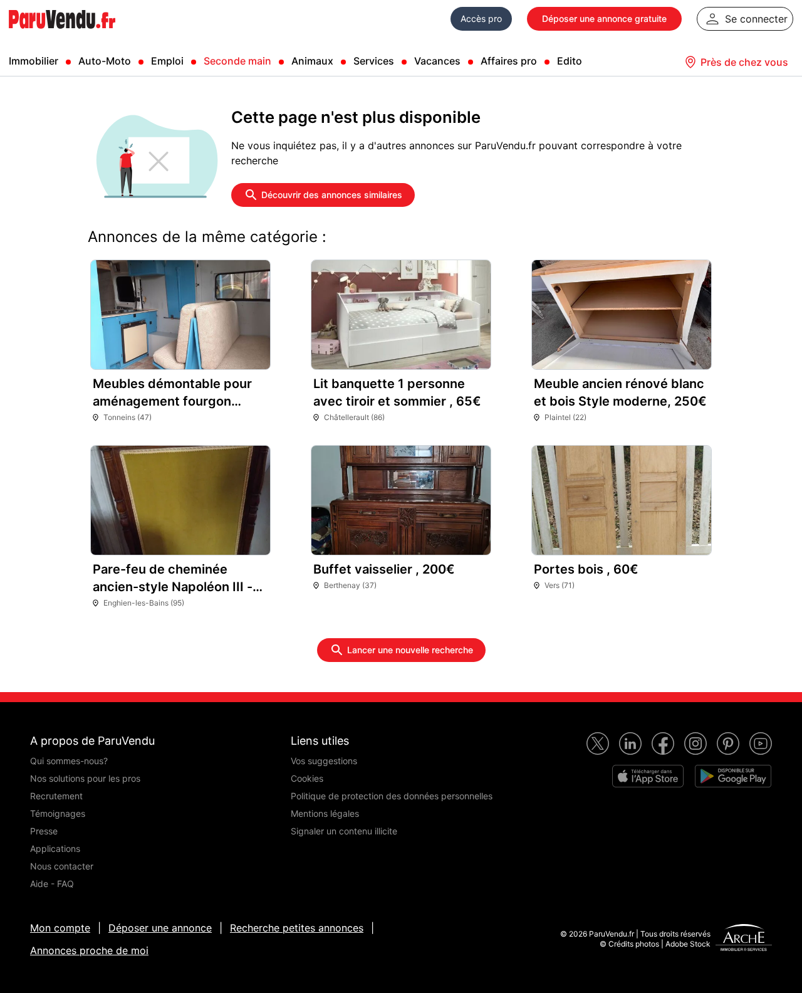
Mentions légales (325, 813)
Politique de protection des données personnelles (391, 796)
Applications (55, 848)
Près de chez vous (744, 62)
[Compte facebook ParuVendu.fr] (663, 743)
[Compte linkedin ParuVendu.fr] (630, 743)
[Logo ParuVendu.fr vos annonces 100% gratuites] (62, 34)
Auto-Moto (104, 61)
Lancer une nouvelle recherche (410, 649)
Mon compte (60, 928)
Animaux (312, 61)
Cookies (307, 778)
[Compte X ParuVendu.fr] (597, 743)
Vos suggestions (324, 760)
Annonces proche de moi (89, 950)
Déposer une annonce (160, 928)
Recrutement (56, 796)
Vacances (437, 61)
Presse (44, 831)
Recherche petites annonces (296, 928)
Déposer (604, 18)
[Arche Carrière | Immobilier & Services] (744, 939)
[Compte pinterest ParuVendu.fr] (728, 743)
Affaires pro (509, 61)
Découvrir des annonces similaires (331, 194)
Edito (569, 61)
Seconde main (237, 61)
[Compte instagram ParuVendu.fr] (695, 743)
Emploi (167, 61)
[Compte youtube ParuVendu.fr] (760, 743)
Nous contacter (61, 866)
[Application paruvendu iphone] (648, 776)
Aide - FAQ (52, 883)
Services (373, 61)
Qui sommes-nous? (69, 760)
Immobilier (33, 61)
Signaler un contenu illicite (344, 831)
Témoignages (57, 813)
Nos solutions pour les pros (85, 778)
